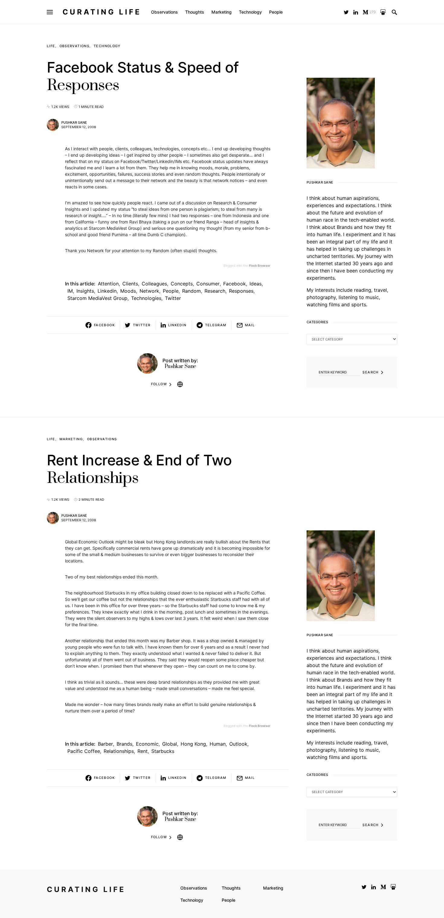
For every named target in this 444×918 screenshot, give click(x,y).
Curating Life (102, 12)
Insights (85, 291)
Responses (241, 291)
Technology (107, 46)
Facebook (234, 284)
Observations (75, 46)
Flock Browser (259, 265)
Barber (105, 744)
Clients (130, 284)
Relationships (119, 751)
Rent (142, 751)
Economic (147, 744)
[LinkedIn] (355, 12)
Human (218, 744)
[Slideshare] (383, 12)
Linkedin (107, 291)
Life (51, 46)
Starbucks (162, 751)
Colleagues (154, 284)
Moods (128, 291)
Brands (124, 744)
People (171, 291)
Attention (108, 284)
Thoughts (231, 887)
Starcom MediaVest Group (97, 298)
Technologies (146, 298)
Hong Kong (193, 744)
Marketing (71, 439)
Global (169, 744)
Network (149, 291)
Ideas (255, 284)
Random (191, 291)
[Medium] (383, 887)
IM (70, 291)
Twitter (173, 298)
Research (214, 291)
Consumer (208, 284)
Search (370, 372)
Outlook (238, 744)
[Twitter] (346, 12)
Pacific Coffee (83, 751)
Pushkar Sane (74, 122)
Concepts (182, 284)
